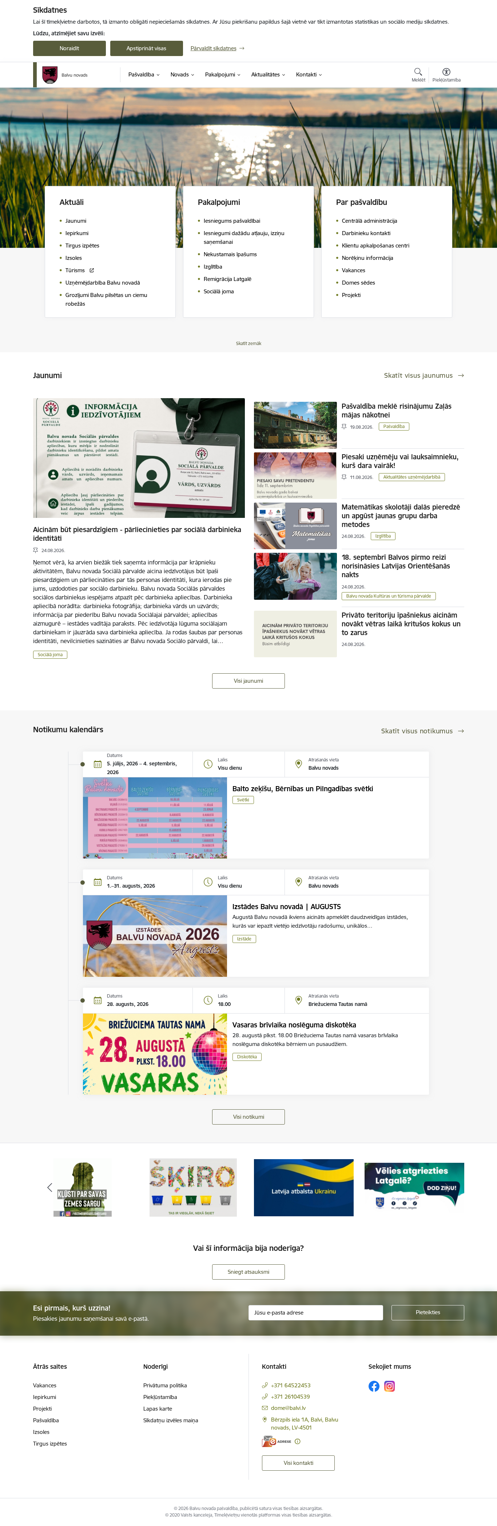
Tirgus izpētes (50, 1443)
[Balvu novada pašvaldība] (65, 75)
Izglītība (383, 536)
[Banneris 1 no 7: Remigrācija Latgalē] (304, 1187)
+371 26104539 (290, 1396)
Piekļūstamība (160, 1397)
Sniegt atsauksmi (248, 1271)
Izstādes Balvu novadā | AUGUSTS (286, 906)
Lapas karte (157, 1408)
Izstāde (244, 939)
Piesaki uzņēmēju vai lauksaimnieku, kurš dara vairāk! (400, 461)
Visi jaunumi (248, 680)
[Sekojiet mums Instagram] (389, 1386)
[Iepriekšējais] (50, 1187)
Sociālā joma (50, 654)
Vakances (44, 1385)
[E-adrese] (276, 1441)
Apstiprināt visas (146, 48)
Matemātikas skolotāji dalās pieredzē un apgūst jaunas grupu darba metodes (401, 516)
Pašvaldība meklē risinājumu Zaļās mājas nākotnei (397, 410)
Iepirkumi (44, 1397)
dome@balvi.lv (288, 1407)
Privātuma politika (165, 1385)
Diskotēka (247, 1056)
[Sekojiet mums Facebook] (374, 1386)
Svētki (243, 799)
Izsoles (41, 1431)
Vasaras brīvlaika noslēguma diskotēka (294, 1024)
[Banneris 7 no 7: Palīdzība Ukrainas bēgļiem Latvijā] (193, 1187)
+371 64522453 (291, 1385)
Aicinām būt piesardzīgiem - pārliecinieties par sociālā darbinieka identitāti (137, 534)
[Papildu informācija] (297, 1441)
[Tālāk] (447, 1187)
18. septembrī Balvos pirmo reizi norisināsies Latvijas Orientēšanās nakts (396, 566)
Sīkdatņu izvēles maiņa (170, 1420)
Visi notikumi (248, 1116)
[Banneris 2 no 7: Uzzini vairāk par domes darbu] (414, 1187)
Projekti (42, 1408)
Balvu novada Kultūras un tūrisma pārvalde (388, 596)
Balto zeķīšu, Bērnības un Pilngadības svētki (302, 788)
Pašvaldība (394, 426)
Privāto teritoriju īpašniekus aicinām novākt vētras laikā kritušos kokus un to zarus (401, 624)
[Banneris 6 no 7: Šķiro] (82, 1187)
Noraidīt (69, 48)
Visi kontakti (298, 1462)
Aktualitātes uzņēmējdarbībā (411, 477)
